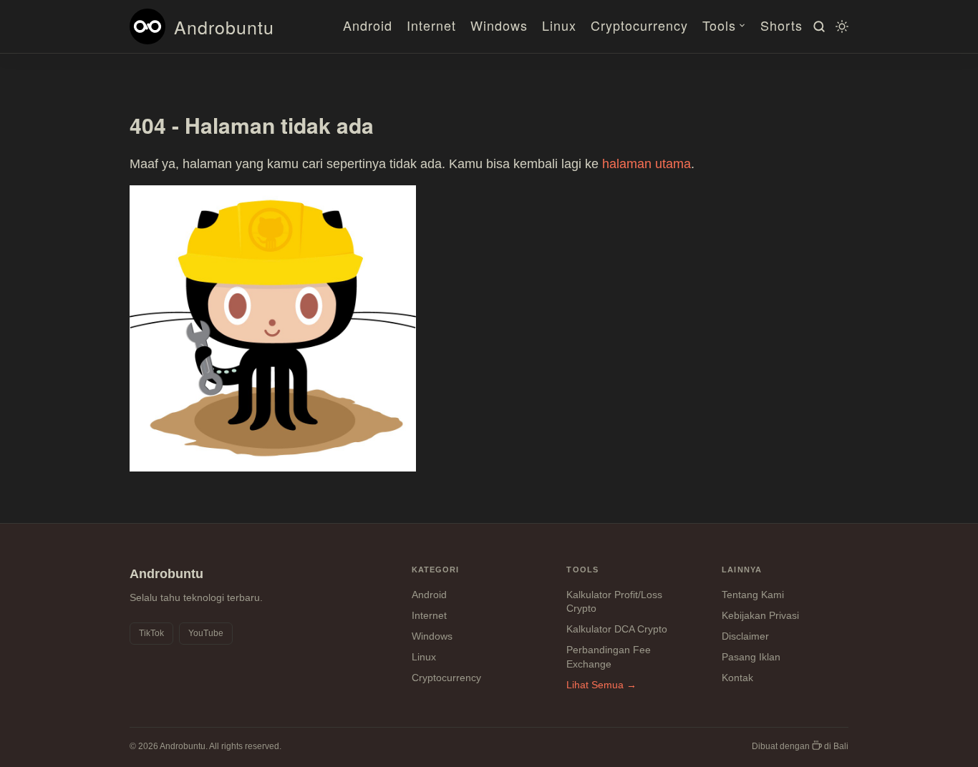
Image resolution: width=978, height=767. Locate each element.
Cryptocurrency (639, 25)
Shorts (781, 25)
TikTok (151, 633)
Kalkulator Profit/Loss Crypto (614, 602)
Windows (499, 25)
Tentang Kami (753, 594)
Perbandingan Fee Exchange (608, 657)
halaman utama (646, 164)
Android (367, 25)
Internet (431, 25)
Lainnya (742, 569)
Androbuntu (224, 26)
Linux (559, 25)
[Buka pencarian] (817, 26)
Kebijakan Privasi (760, 615)
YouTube (205, 633)
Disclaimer (745, 636)
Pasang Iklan (751, 657)
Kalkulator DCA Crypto (616, 629)
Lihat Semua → (601, 684)
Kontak (737, 677)
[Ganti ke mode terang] (839, 26)
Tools (719, 25)
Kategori (436, 569)
